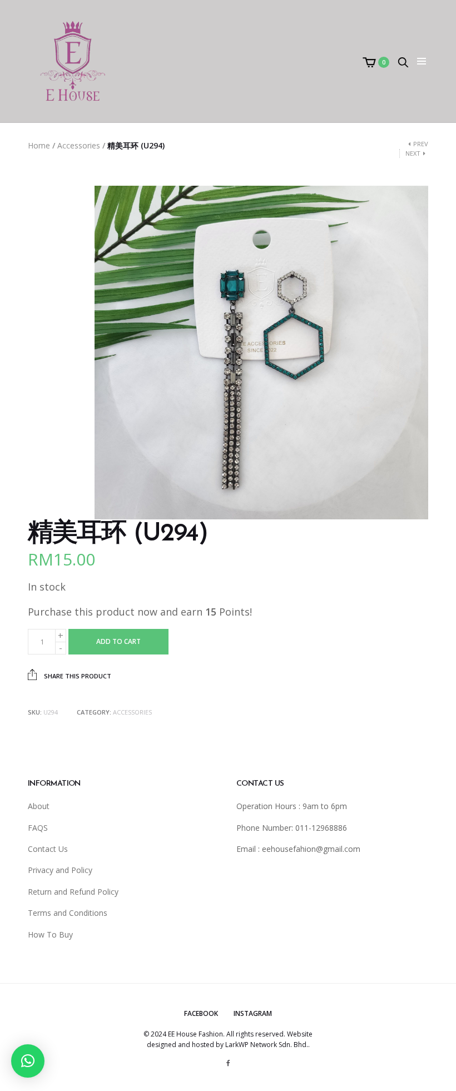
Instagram (253, 1013)
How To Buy (50, 934)
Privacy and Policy (60, 870)
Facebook (201, 1013)
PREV (420, 144)
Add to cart (118, 641)
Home (39, 145)
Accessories (78, 145)
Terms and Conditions (67, 912)
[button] (27, 1061)
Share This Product (76, 676)
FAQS (38, 827)
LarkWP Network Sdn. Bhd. (266, 1044)
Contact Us (48, 849)
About (38, 806)
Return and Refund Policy (73, 891)
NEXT (412, 153)
